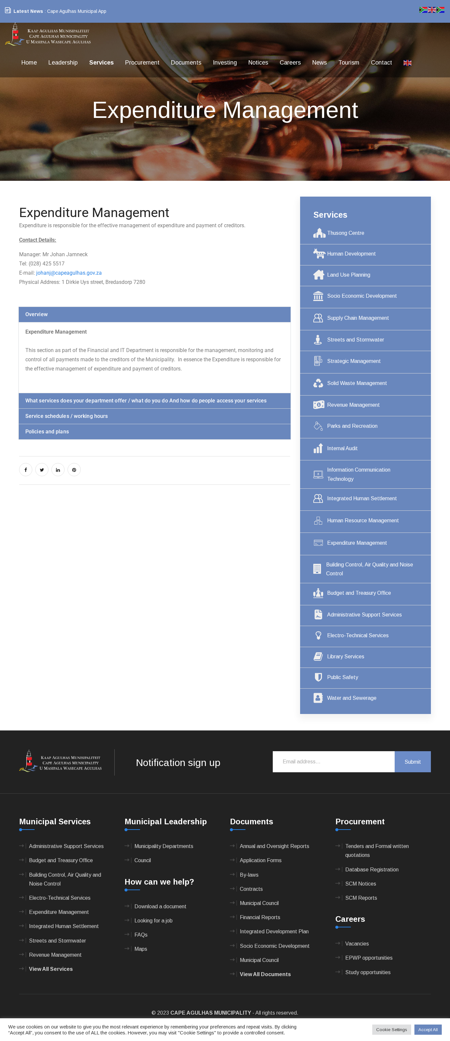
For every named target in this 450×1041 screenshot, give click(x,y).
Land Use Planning (348, 275)
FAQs (141, 935)
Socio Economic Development (362, 296)
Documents (186, 62)
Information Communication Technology (358, 474)
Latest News (28, 11)
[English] (408, 63)
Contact (381, 62)
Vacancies (357, 943)
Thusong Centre (345, 233)
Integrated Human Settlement (362, 498)
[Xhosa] (440, 9)
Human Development (351, 254)
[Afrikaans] (423, 9)
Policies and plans (47, 431)
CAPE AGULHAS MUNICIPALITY (210, 1013)
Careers (290, 62)
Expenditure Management (357, 543)
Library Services (345, 656)
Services (101, 62)
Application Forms (261, 860)
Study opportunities (368, 972)
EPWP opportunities (369, 958)
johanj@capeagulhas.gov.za (69, 273)
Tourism (348, 62)
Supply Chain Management (358, 318)
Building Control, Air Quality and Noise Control (369, 569)
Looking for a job (153, 920)
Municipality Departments (163, 846)
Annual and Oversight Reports (274, 846)
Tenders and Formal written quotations (377, 850)
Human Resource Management (363, 520)
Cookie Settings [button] (391, 1029)
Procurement (142, 62)
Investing (225, 62)
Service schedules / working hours (66, 416)
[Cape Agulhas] (48, 35)
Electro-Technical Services (358, 635)
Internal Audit (342, 448)
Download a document (160, 906)
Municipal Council (259, 903)
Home (29, 62)
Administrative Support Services (364, 614)
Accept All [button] (428, 1029)
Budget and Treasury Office (359, 593)
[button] (155, 314)
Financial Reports (260, 917)
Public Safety (342, 677)
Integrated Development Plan (274, 931)
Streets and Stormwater (355, 339)
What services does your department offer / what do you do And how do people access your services (146, 400)
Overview (36, 314)
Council (142, 860)
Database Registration (372, 869)
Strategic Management (354, 361)
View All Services (51, 969)
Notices (258, 62)
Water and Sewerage (352, 698)
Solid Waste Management (357, 383)
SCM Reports (361, 898)
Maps (140, 949)
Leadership (63, 62)
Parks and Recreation (352, 426)
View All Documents (265, 974)
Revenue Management (353, 405)
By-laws (249, 875)
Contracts (251, 889)
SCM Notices (360, 884)
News (319, 62)
